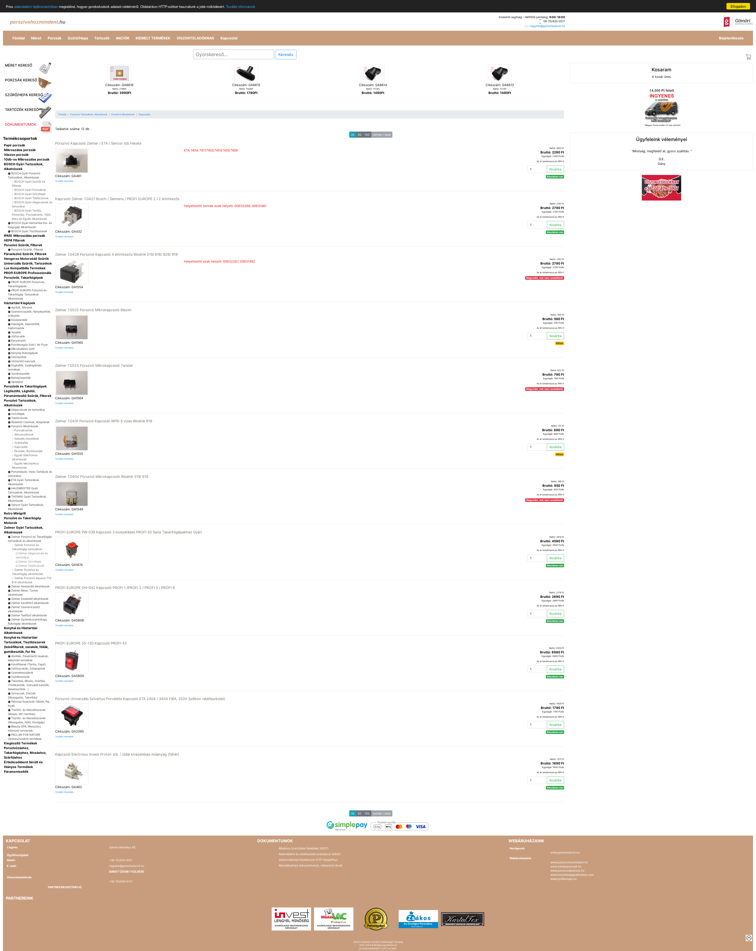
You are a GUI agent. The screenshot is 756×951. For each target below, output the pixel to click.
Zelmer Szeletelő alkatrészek (29, 598)
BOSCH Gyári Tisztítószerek (29, 231)
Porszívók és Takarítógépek (25, 386)
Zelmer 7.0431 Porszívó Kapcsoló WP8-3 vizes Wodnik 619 (103, 421)
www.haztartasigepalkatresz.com (572, 874)
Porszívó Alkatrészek (24, 426)
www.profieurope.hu (563, 878)
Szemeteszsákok (22, 672)
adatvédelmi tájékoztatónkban (36, 6)
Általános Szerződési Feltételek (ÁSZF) (303, 848)
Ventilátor (17, 382)
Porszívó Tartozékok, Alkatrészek (88, 114)
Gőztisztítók (19, 357)
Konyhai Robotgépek (24, 353)
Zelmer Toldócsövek (31, 565)
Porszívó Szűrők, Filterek (23, 245)
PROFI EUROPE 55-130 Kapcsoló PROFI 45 (91, 643)
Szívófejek (18, 413)
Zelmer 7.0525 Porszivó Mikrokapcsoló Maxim (93, 310)
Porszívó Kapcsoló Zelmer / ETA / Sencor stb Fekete (98, 143)
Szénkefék (21, 442)
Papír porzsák (14, 145)
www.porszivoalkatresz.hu (567, 870)
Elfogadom (738, 6)
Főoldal (18, 38)
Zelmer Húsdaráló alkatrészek (30, 586)
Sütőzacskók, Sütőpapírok (28, 668)
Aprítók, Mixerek (21, 307)
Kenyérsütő (18, 340)
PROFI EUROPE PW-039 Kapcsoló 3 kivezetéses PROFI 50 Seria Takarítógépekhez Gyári (128, 532)
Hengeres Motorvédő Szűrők (26, 259)
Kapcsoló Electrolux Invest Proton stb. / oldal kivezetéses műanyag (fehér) (117, 754)
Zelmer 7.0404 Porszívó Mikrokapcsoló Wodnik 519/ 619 (101, 477)
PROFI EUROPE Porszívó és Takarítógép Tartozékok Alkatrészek (27, 294)
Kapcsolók (21, 447)
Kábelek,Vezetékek (26, 438)
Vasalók (16, 332)
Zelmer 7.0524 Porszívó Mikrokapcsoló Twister (94, 365)
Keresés (285, 54)
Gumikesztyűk (20, 676)
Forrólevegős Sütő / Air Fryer (29, 344)
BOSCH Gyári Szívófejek (30, 194)
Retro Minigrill (15, 513)
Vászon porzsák (16, 155)
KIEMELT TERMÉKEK (153, 38)
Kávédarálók (19, 319)
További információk (240, 6)
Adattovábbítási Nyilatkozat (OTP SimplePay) (308, 859)
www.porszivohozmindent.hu (569, 862)
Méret (36, 38)
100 (367, 134)
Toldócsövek (19, 418)
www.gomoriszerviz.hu (565, 852)
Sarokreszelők (20, 373)
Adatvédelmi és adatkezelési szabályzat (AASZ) (310, 854)
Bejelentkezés (731, 38)
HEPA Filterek (14, 240)
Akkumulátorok (24, 434)
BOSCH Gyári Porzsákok (30, 189)
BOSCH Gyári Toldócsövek (31, 198)
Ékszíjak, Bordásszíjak (28, 451)
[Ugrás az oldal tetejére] (749, 938)
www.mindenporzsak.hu (565, 866)
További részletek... (65, 181)
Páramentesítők (16, 772)
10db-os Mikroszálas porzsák (26, 159)
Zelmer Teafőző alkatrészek (29, 615)
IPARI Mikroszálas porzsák (24, 236)
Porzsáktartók (23, 430)
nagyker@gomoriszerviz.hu (547, 26)
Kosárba (555, 169)
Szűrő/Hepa (78, 38)
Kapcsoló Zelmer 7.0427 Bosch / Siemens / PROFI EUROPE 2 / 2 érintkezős (117, 199)
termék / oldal (382, 134)
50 (359, 134)
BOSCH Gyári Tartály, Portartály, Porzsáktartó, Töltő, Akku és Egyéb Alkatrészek (31, 214)
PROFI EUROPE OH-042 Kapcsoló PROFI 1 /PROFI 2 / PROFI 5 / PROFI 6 (115, 588)
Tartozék (101, 38)
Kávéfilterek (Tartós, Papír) (28, 664)
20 (352, 134)
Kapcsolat (229, 38)
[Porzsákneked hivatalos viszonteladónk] (376, 919)
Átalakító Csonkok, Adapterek (30, 422)
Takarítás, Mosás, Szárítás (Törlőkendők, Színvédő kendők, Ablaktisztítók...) (29, 685)
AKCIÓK (122, 38)
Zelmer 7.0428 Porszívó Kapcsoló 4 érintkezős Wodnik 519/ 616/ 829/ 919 (116, 254)
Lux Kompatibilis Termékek (24, 268)
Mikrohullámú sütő (22, 348)
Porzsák (54, 38)
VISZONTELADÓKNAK (195, 38)
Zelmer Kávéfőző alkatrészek (30, 603)
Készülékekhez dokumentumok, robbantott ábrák (311, 865)
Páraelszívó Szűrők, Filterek (25, 254)
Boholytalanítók (21, 377)
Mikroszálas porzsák (20, 150)
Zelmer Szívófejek (29, 561)
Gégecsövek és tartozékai (28, 409)
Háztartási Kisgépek (19, 303)
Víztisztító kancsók (23, 361)
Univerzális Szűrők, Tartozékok (28, 263)
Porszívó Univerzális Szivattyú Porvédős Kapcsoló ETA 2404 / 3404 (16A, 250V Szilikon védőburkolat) (140, 699)
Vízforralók (18, 336)
